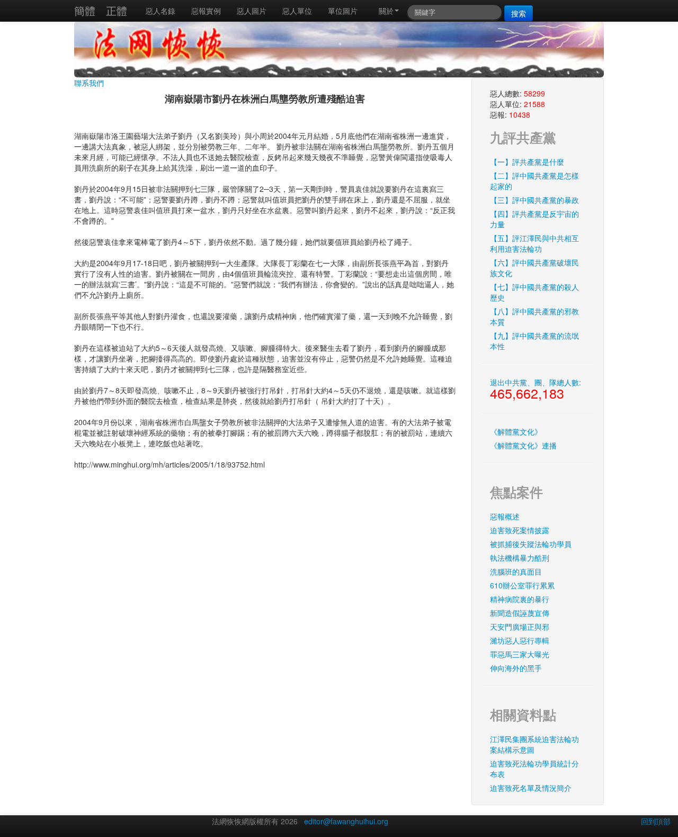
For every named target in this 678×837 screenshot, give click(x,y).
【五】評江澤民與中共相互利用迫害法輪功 (534, 243)
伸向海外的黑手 (516, 668)
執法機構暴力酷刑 (519, 557)
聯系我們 (89, 82)
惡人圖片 (251, 10)
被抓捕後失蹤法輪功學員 (531, 544)
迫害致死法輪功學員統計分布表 (534, 768)
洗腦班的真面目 (516, 571)
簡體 (84, 10)
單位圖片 (343, 10)
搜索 (518, 13)
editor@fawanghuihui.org (346, 821)
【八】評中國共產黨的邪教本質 (534, 316)
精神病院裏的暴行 (519, 599)
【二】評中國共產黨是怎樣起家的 (534, 180)
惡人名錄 (160, 10)
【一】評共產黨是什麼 (527, 161)
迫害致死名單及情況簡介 (531, 787)
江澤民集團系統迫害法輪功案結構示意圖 (534, 744)
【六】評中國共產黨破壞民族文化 (534, 267)
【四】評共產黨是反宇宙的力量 (534, 219)
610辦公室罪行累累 (522, 585)
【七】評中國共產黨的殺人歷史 (534, 292)
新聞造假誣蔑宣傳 (519, 612)
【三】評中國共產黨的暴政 (534, 200)
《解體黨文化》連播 (523, 445)
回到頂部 (656, 821)
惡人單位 (297, 10)
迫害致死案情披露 (519, 530)
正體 (116, 10)
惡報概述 (505, 516)
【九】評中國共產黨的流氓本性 (534, 340)
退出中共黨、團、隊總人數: (535, 389)
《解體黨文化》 (516, 431)
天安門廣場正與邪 (519, 626)
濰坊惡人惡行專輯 (519, 640)
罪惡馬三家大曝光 (519, 654)
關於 (386, 10)
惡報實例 (206, 10)
